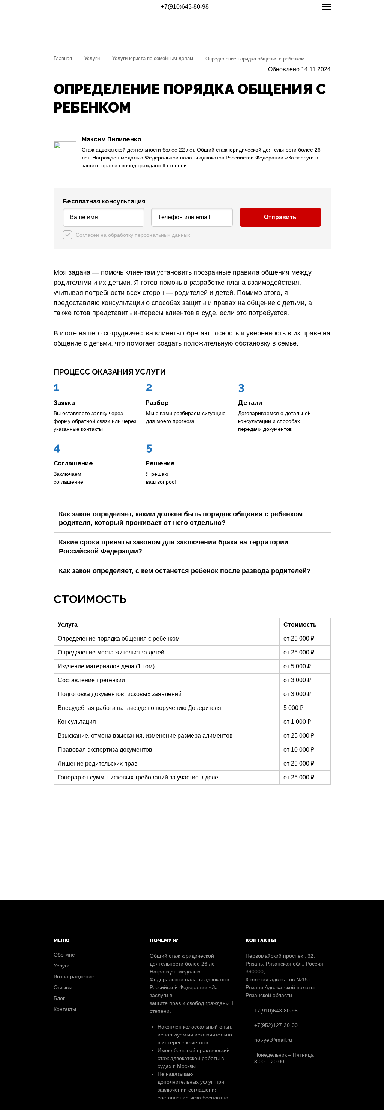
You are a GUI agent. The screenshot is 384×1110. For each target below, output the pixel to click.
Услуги (92, 58)
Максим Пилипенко (111, 139)
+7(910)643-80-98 (185, 6)
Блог (59, 998)
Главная (63, 58)
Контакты (65, 1009)
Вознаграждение (74, 976)
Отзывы (63, 987)
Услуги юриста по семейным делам (152, 58)
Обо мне (64, 955)
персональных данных (162, 235)
